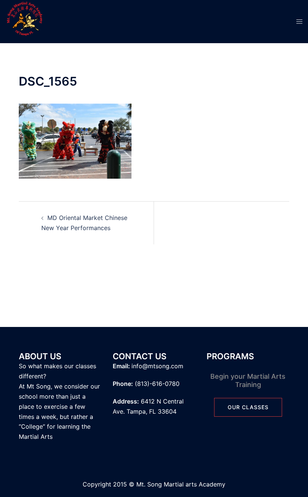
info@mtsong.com (157, 366)
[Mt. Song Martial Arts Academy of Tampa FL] (24, 21)
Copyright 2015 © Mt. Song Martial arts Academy (154, 484)
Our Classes (248, 407)
